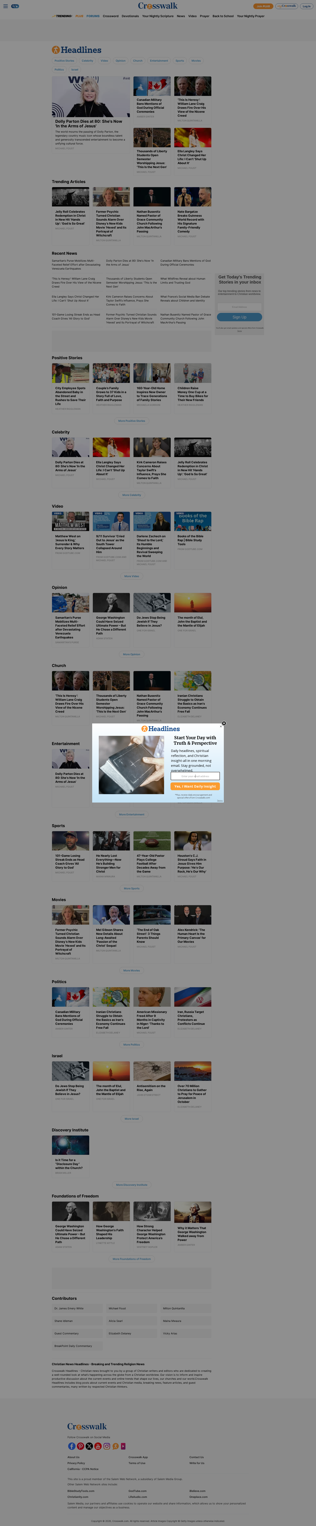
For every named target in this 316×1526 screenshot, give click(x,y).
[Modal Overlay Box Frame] (158, 763)
